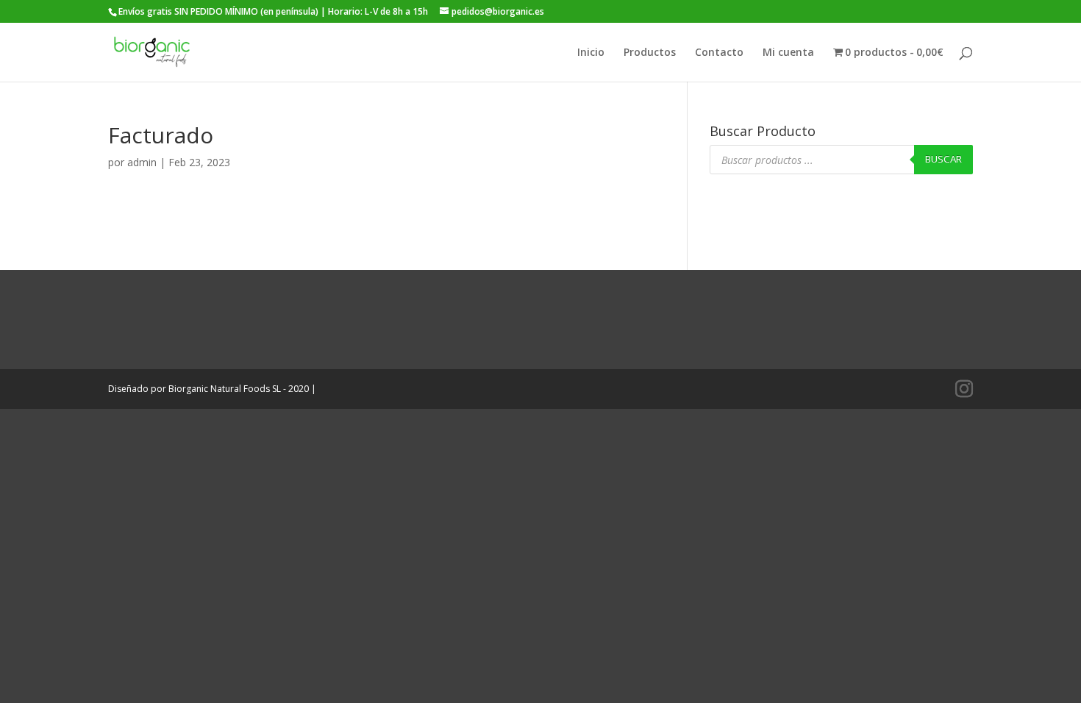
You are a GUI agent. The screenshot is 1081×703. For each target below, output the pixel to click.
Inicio (590, 53)
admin (142, 162)
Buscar (943, 158)
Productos (650, 53)
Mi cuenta (788, 53)
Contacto (719, 53)
